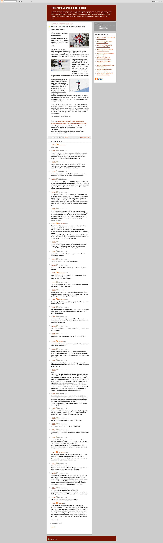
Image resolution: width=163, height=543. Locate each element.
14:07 (53, 242)
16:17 (53, 265)
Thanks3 (60, 503)
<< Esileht (52, 527)
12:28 (53, 424)
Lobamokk (103, 27)
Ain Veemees (61, 144)
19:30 (53, 290)
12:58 (53, 192)
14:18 (53, 259)
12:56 (53, 179)
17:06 (53, 272)
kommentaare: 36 (84, 137)
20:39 (53, 307)
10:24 (53, 150)
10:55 (53, 418)
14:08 (53, 251)
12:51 (53, 430)
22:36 (53, 334)
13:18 (53, 223)
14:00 (53, 437)
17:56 (53, 497)
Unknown (60, 341)
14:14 (53, 452)
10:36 (53, 393)
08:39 (66, 137)
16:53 (53, 503)
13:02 (53, 208)
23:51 (53, 349)
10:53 (53, 162)
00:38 (53, 370)
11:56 (53, 171)
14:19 (53, 463)
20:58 (53, 326)
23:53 (53, 360)
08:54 (53, 144)
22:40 (53, 341)
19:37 (53, 299)
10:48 (53, 408)
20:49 (53, 316)
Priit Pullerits (61, 223)
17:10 (53, 282)
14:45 (53, 473)
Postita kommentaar (56, 523)
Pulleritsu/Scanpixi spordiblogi (68, 7)
